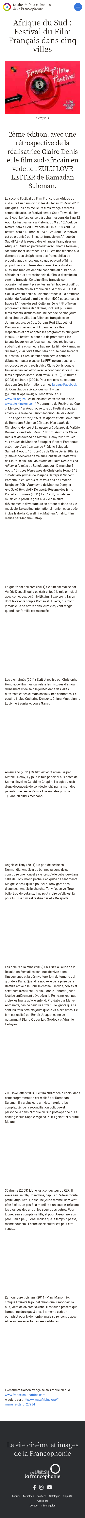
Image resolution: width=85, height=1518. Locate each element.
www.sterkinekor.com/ (20, 404)
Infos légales (48, 1505)
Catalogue (54, 1496)
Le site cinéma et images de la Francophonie (32, 6)
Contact (34, 1505)
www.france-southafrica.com (25, 1395)
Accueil (16, 1496)
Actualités (28, 1496)
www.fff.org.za (15, 399)
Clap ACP (68, 1496)
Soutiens (41, 1496)
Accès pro (42, 1500)
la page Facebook (64, 384)
